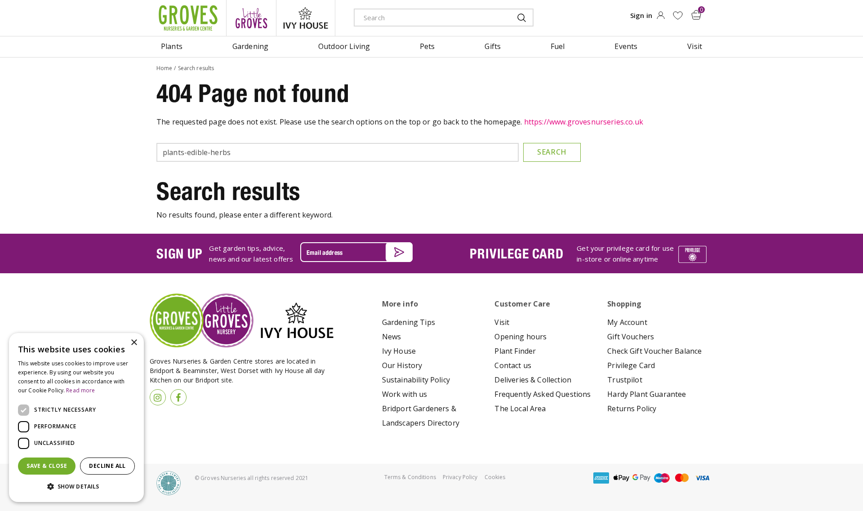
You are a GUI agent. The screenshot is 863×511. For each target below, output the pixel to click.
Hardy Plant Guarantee (646, 394)
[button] (76, 486)
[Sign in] (660, 18)
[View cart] (696, 14)
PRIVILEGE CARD (516, 253)
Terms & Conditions (410, 477)
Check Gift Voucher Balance (654, 351)
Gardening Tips (408, 322)
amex (601, 478)
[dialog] (76, 417)
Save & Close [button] (47, 466)
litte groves (251, 18)
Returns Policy (631, 408)
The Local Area (520, 408)
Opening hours (520, 337)
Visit (501, 322)
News (391, 337)
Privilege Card (631, 365)
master (682, 478)
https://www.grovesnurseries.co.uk (583, 122)
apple (621, 478)
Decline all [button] (107, 466)
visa (702, 478)
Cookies (495, 477)
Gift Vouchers (630, 337)
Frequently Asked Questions (542, 394)
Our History (402, 365)
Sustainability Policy (416, 380)
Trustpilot (624, 380)
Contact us (512, 365)
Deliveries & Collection (532, 380)
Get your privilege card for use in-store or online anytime (625, 253)
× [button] (133, 342)
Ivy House (399, 351)
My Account (627, 322)
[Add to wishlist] (677, 15)
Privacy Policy (460, 477)
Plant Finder (515, 351)
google (641, 478)
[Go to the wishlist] (677, 15)
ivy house (305, 18)
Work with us (404, 394)
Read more (80, 390)
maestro (662, 478)
